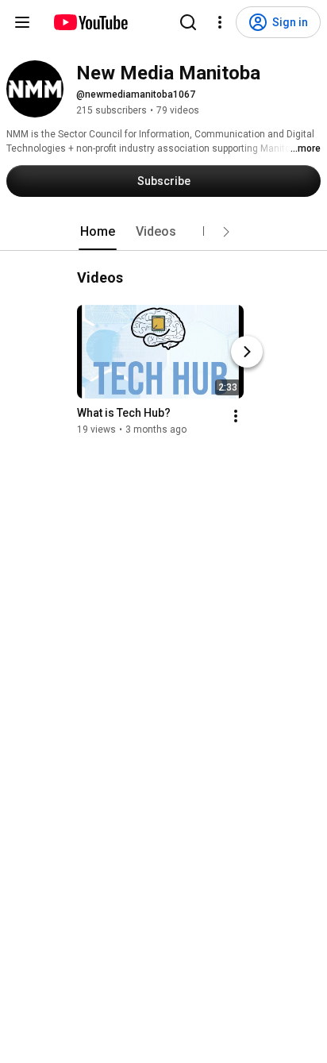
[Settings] (219, 22)
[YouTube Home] (90, 22)
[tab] (98, 232)
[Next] (247, 352)
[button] (226, 232)
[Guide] (22, 22)
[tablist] (163, 232)
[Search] (188, 22)
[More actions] (236, 416)
